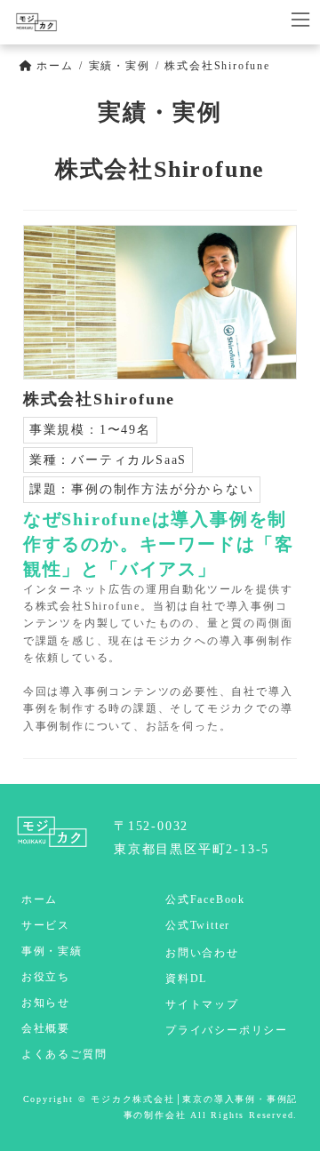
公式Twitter (197, 925)
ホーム (39, 899)
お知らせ (45, 1002)
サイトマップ (202, 1004)
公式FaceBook (205, 899)
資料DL (186, 978)
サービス (45, 925)
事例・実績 (52, 951)
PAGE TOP (294, 1099)
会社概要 (45, 1028)
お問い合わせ (202, 953)
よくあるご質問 (64, 1054)
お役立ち (45, 977)
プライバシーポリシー (226, 1030)
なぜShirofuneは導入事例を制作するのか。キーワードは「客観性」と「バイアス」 (158, 544)
